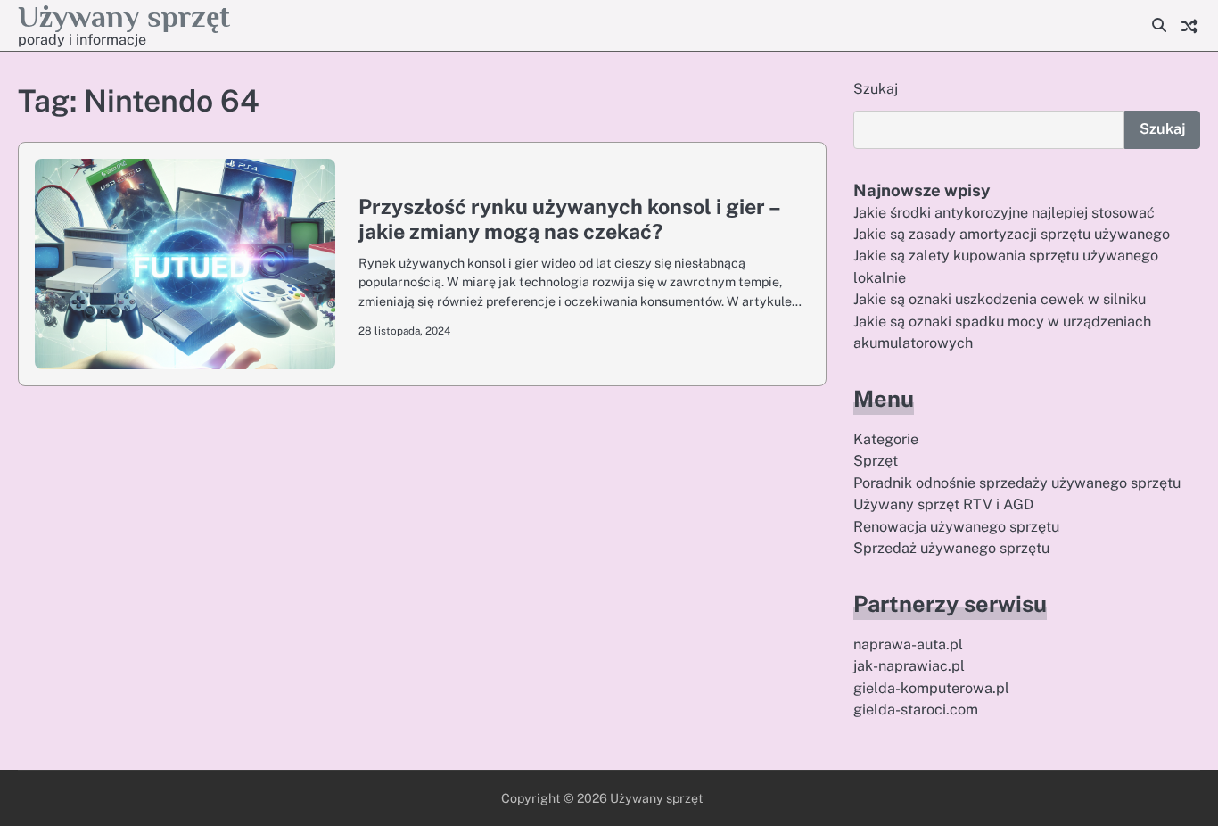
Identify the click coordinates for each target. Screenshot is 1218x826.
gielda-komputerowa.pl (931, 688)
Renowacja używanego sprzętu (956, 526)
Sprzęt (875, 460)
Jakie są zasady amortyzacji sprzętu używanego (1011, 234)
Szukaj (875, 88)
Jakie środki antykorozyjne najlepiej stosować (1004, 212)
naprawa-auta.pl (908, 644)
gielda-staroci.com (915, 709)
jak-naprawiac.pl (909, 665)
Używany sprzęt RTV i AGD (943, 504)
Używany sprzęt (124, 16)
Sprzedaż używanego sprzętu (951, 548)
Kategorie (885, 439)
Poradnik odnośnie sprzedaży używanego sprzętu (1017, 483)
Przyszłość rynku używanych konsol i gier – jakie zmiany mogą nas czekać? (568, 219)
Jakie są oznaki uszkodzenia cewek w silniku (999, 299)
